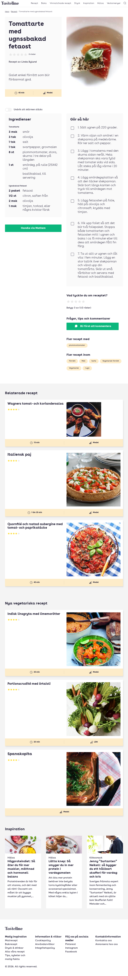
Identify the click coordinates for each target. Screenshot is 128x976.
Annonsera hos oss (106, 944)
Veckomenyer (114, 3)
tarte (93, 361)
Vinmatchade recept (60, 3)
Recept (34, 3)
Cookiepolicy (43, 940)
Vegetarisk (74, 368)
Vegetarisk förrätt (110, 361)
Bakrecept (11, 944)
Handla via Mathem (33, 228)
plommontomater (77, 345)
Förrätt (72, 361)
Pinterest (70, 944)
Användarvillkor (44, 944)
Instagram (71, 948)
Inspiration (88, 3)
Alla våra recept (15, 952)
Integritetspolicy (45, 948)
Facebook (71, 952)
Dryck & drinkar (14, 948)
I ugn (87, 368)
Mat (83, 361)
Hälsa (100, 3)
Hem (7, 12)
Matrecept (11, 940)
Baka (44, 3)
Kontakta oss (103, 940)
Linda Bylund (29, 62)
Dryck (77, 3)
